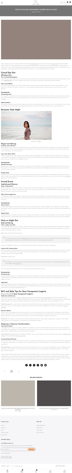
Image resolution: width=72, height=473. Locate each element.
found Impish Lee (25, 238)
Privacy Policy (39, 430)
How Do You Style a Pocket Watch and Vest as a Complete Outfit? (54, 408)
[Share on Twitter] (30, 365)
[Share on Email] (45, 365)
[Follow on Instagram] (5, 457)
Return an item (4, 435)
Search (2, 425)
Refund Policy (39, 427)
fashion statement (54, 63)
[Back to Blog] (11, 371)
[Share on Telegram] (41, 365)
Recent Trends (6, 294)
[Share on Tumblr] (38, 365)
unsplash (39, 141)
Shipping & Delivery (41, 425)
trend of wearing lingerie (46, 297)
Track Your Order (4, 432)
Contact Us (3, 427)
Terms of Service (40, 432)
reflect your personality (20, 335)
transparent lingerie (34, 63)
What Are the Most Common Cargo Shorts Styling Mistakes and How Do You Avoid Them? (18, 408)
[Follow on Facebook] (2, 457)
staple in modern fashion (23, 297)
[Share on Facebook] (26, 365)
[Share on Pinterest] (34, 365)
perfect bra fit (18, 263)
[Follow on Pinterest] (8, 457)
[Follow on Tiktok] (10, 457)
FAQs (2, 430)
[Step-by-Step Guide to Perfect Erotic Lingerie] (18, 371)
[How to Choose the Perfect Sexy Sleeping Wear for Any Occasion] (4, 371)
